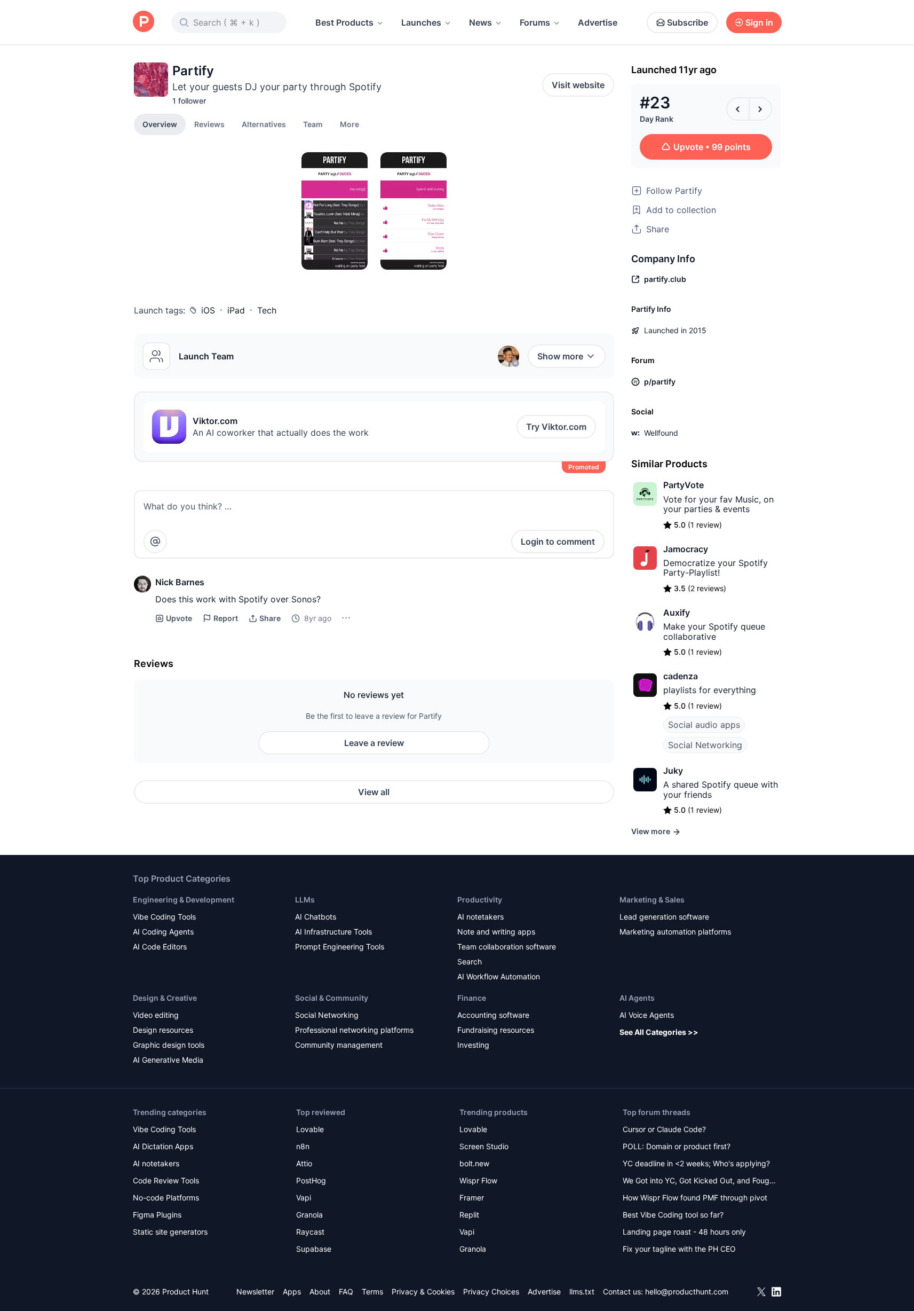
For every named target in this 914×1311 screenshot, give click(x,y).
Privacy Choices (491, 1291)
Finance (471, 997)
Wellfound (661, 432)
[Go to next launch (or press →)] (760, 109)
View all (374, 792)
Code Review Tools (166, 1180)
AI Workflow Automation (498, 976)
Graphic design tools (168, 1044)
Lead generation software (664, 916)
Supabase (313, 1248)
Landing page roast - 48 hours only (684, 1231)
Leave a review (374, 742)
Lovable (310, 1129)
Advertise (597, 22)
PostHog (311, 1180)
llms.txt (581, 1291)
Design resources (163, 1029)
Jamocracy (685, 549)
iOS (208, 310)
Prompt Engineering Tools (339, 946)
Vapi (303, 1197)
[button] (349, 124)
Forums (535, 22)
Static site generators (170, 1231)
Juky (673, 770)
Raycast (310, 1231)
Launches (421, 22)
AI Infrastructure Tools (333, 931)
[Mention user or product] (155, 541)
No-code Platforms (166, 1197)
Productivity (479, 899)
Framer (471, 1197)
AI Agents (637, 997)
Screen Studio (483, 1146)
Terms (372, 1291)
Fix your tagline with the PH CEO (679, 1248)
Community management (339, 1044)
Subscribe (687, 22)
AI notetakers (480, 916)
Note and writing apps (496, 931)
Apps (292, 1291)
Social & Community (331, 997)
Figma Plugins (157, 1214)
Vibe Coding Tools (164, 916)
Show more (560, 356)
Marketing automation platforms (675, 931)
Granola (309, 1214)
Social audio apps (704, 724)
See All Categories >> (658, 1032)
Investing (473, 1044)
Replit (469, 1214)
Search (469, 961)
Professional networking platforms (354, 1029)
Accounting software (493, 1014)
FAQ (346, 1291)
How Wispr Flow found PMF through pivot (695, 1197)
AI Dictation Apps (163, 1146)
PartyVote (683, 485)
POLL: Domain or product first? (676, 1146)
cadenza (680, 676)
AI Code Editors (160, 946)
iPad (236, 310)
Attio (304, 1163)
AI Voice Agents (646, 1014)
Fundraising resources (495, 1029)
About (319, 1291)
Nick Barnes (179, 582)
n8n (302, 1146)
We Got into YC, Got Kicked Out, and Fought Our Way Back (699, 1181)
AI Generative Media (168, 1059)
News (480, 22)
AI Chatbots (315, 916)
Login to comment (558, 541)
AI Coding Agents (163, 931)
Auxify (676, 612)
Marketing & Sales (652, 899)
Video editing (156, 1014)
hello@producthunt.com (686, 1291)
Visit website (578, 85)
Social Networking (705, 745)
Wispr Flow (478, 1180)
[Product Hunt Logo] (143, 22)
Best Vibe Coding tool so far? (673, 1214)
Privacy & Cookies (423, 1291)
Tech (266, 310)
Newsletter (255, 1291)
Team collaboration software (506, 946)
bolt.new (474, 1163)
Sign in (759, 22)
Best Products (344, 22)
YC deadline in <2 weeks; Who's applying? (696, 1163)
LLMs (305, 899)
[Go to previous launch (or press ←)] (738, 109)
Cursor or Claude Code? (664, 1129)
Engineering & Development (183, 899)
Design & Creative (165, 997)
